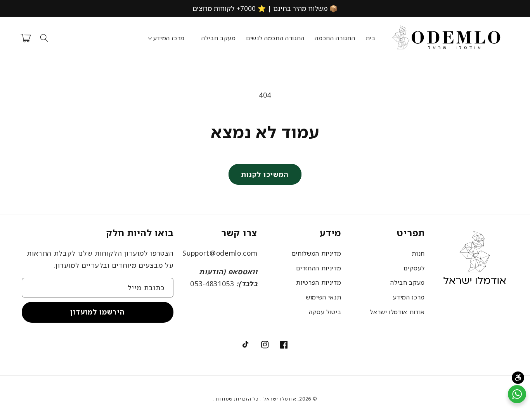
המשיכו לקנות (265, 174)
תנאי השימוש (323, 297)
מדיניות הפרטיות (318, 282)
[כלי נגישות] (518, 377)
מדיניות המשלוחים (316, 253)
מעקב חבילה (407, 282)
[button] (169, 38)
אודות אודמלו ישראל (397, 312)
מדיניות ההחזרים (318, 268)
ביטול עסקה (325, 312)
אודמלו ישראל (279, 399)
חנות (418, 253)
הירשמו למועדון (97, 311)
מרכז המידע (409, 297)
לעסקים (414, 268)
